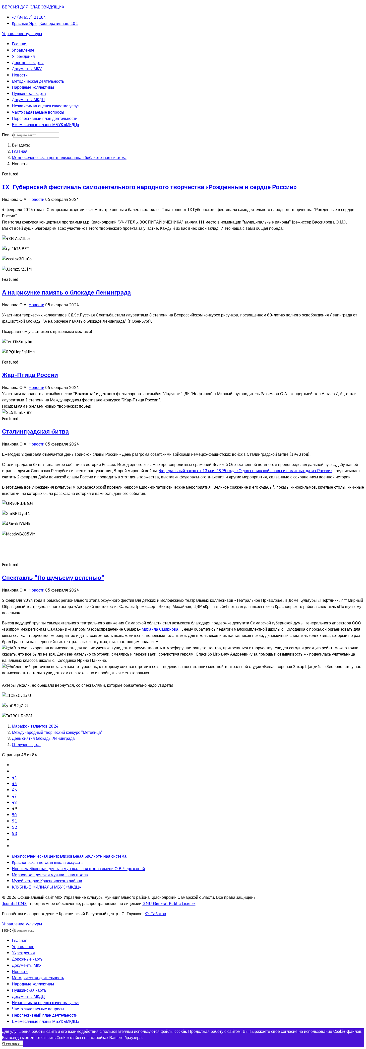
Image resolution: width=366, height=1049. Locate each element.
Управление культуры (22, 33)
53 (14, 833)
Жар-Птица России (30, 374)
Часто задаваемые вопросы (38, 112)
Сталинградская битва (35, 431)
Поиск (7, 135)
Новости (20, 75)
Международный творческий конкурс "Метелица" (57, 732)
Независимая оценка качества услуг (45, 106)
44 (14, 777)
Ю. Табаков (155, 913)
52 (14, 827)
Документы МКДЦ (28, 99)
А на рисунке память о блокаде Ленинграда (66, 292)
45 (14, 783)
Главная (19, 44)
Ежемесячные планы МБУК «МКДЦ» (45, 124)
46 (14, 790)
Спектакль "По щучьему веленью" (53, 577)
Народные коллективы (33, 87)
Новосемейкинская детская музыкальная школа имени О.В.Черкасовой (78, 868)
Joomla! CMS (14, 903)
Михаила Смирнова (160, 629)
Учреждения (23, 56)
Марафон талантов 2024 (35, 726)
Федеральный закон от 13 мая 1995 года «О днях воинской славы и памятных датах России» (245, 470)
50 (14, 815)
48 (14, 802)
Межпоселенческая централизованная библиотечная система (69, 856)
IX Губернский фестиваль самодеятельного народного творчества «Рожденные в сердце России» (149, 187)
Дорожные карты (28, 62)
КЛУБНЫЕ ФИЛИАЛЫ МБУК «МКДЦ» (46, 887)
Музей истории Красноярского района (47, 881)
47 (14, 796)
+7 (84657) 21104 (29, 17)
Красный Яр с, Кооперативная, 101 (45, 23)
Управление (23, 50)
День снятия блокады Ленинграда (43, 738)
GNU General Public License (168, 903)
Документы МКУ (27, 69)
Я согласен (12, 1044)
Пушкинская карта (29, 93)
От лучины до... (26, 744)
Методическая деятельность (38, 81)
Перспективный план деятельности (44, 118)
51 (14, 821)
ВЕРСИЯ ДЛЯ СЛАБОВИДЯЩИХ (33, 7)
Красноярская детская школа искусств (47, 862)
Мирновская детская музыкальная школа (50, 875)
